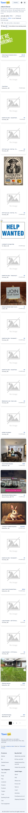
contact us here (10, 746)
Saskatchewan (5, 762)
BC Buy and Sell (19, 759)
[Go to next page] (20, 722)
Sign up (17, 787)
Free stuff (3, 772)
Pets (2, 778)
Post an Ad (17, 783)
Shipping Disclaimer (20, 799)
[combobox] (12, 16)
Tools (2, 794)
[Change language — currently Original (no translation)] (21, 2)
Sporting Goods (5, 797)
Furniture (3, 788)
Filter (3, 26)
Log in (16, 790)
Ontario (3, 765)
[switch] (7, 26)
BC (2, 759)
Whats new (17, 780)
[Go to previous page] (7, 722)
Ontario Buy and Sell (20, 767)
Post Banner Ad (19, 796)
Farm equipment (5, 803)
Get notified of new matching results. (17, 26)
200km (9, 18)
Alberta (3, 756)
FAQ (16, 777)
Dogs (2, 775)
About (16, 774)
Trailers (3, 791)
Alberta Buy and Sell (20, 756)
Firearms (3, 785)
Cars (2, 800)
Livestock (3, 782)
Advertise (17, 793)
